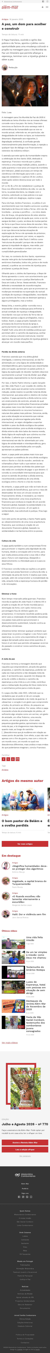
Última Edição (25, 1319)
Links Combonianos (25, 1225)
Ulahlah (19, 1349)
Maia (25, 1251)
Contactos (25, 1343)
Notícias (25, 1287)
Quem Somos (25, 1211)
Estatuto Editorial (25, 1326)
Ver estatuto (25, 1156)
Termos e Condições (25, 1339)
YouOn (37, 1349)
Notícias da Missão (25, 1294)
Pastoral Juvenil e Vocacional (25, 1272)
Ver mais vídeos (10, 1042)
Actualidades (25, 1290)
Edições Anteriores (25, 1323)
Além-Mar (25, 1184)
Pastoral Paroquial (25, 1276)
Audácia (25, 1189)
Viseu (25, 1247)
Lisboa (25, 1236)
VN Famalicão (25, 1254)
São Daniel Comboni (25, 1222)
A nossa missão (25, 1218)
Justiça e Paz (25, 1279)
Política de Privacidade (25, 1335)
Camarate (25, 1240)
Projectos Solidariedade (25, 1301)
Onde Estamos (25, 1233)
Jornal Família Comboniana (25, 1315)
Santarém (25, 1243)
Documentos (25, 1308)
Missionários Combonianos (25, 1215)
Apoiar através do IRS (25, 1297)
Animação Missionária (25, 1269)
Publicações (25, 1265)
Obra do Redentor (25, 1305)
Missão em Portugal (25, 1261)
